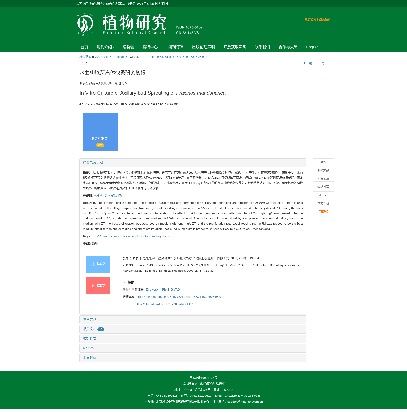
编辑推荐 (89, 339)
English (312, 47)
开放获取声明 (234, 47)
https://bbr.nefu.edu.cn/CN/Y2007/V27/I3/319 (165, 304)
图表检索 (325, 19)
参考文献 (89, 319)
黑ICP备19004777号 (203, 377)
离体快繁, (111, 195)
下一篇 (320, 63)
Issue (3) (122, 56)
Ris (164, 289)
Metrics (88, 348)
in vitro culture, (142, 236)
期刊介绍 (104, 47)
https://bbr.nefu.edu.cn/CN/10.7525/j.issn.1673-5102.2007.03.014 (180, 296)
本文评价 (89, 358)
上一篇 (307, 63)
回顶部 (323, 211)
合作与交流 (288, 47)
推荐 (131, 282)
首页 (84, 47)
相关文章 (92, 329)
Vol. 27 (108, 56)
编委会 (128, 47)
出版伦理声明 (203, 47)
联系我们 (262, 47)
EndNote (152, 289)
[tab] (193, 163)
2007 (98, 56)
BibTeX (175, 289)
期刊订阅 (176, 47)
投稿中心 (150, 47)
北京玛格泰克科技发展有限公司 (177, 401)
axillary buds (160, 236)
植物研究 (85, 56)
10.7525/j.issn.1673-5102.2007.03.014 (181, 56)
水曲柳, (99, 195)
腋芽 (121, 195)
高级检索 (310, 19)
